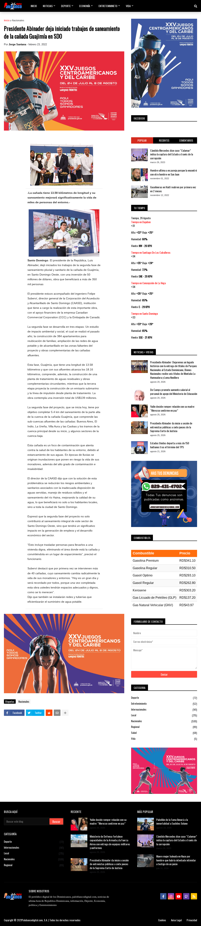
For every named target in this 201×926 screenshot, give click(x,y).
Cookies (162, 920)
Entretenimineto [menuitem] (108, 6)
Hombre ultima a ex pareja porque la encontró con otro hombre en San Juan (173, 172)
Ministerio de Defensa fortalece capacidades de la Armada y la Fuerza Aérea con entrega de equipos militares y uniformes (110, 842)
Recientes (164, 140)
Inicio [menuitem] (34, 6)
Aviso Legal (176, 920)
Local (164, 715)
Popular (142, 140)
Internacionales (164, 709)
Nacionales (18, 20)
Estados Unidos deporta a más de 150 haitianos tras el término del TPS (169, 445)
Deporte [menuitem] (66, 6)
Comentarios (186, 140)
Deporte (164, 698)
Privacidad (192, 920)
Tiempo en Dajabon (141, 222)
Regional (164, 727)
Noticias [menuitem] (48, 6)
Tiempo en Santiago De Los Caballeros (150, 252)
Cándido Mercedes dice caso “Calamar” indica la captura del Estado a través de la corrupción (171, 154)
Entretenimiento (164, 703)
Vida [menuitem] (128, 6)
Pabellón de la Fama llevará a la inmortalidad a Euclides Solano (172, 821)
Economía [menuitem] (84, 6)
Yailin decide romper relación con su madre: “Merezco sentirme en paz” (172, 408)
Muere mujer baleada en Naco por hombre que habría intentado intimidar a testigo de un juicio (176, 860)
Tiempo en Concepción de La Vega (148, 283)
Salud (164, 733)
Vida (164, 739)
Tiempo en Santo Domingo (144, 313)
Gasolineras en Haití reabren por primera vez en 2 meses (173, 189)
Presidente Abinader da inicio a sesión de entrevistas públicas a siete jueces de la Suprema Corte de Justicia (171, 427)
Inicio (7, 20)
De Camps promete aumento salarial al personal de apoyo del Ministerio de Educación (173, 391)
